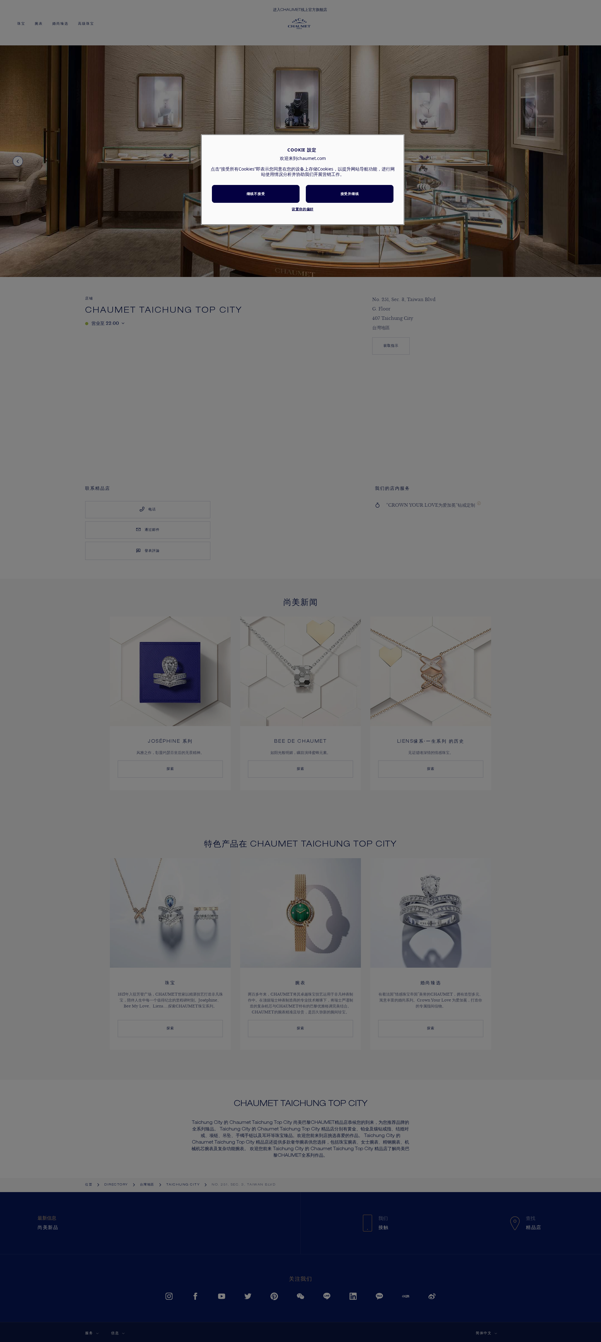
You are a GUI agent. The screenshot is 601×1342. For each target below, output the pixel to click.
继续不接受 (256, 193)
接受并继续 (350, 193)
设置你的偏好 (302, 209)
